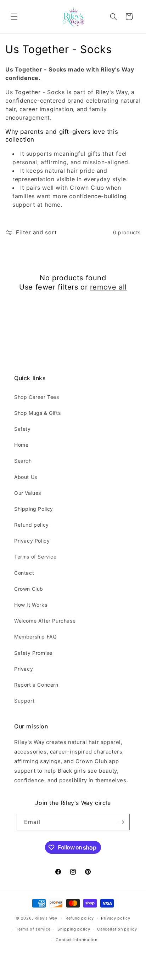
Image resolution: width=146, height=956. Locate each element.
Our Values (27, 493)
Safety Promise (33, 653)
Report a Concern (36, 685)
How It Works (30, 605)
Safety (22, 429)
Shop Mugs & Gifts (37, 413)
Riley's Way (45, 918)
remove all (108, 287)
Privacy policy (115, 918)
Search (23, 461)
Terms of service (33, 929)
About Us (25, 477)
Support (24, 701)
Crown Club (28, 589)
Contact (24, 573)
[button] (14, 16)
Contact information (76, 939)
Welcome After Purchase (44, 621)
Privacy (23, 669)
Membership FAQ (35, 637)
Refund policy (31, 525)
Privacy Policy (32, 541)
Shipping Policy (33, 509)
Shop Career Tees (36, 397)
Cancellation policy (117, 929)
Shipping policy (73, 929)
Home (21, 445)
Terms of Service (35, 557)
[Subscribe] (121, 822)
